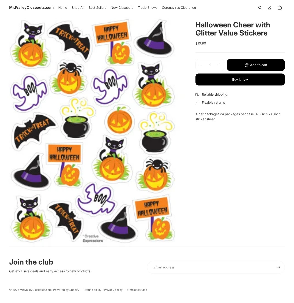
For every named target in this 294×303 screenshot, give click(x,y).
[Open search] (260, 8)
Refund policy (93, 289)
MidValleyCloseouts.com (36, 289)
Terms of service (136, 289)
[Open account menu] (270, 8)
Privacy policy (113, 289)
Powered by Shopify (66, 289)
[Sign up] (278, 267)
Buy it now (240, 79)
